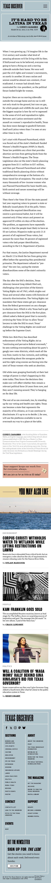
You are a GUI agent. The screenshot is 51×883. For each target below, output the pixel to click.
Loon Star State (11, 776)
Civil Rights (9, 746)
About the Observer (35, 741)
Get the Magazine (34, 783)
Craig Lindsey (14, 624)
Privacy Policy (39, 876)
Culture (8, 752)
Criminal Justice (11, 749)
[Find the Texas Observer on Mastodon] (19, 728)
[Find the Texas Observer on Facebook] (6, 728)
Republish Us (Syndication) (33, 753)
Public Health (10, 782)
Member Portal (33, 816)
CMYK (26, 879)
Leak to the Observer (13, 810)
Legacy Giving (33, 813)
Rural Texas (9, 785)
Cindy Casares (29, 27)
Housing (8, 767)
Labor (7, 773)
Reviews (8, 788)
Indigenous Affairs (12, 770)
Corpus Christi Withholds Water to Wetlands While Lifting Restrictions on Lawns (24, 544)
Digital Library (33, 794)
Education (9, 755)
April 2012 (38, 36)
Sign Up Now (14, 866)
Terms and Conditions (38, 878)
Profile (7, 604)
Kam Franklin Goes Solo (22, 609)
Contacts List (10, 807)
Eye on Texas (10, 761)
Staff (30, 744)
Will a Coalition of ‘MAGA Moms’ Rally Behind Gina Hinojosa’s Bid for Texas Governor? (23, 677)
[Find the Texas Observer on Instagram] (15, 728)
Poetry (7, 794)
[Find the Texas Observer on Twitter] (11, 728)
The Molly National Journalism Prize (35, 763)
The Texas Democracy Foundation (36, 748)
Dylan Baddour (15, 563)
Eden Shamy (12, 696)
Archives (31, 786)
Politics (7, 666)
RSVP (7, 829)
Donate (30, 807)
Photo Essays (10, 791)
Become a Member (34, 810)
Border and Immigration (10, 742)
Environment (10, 533)
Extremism (9, 764)
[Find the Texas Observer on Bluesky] (24, 728)
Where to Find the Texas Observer (35, 790)
